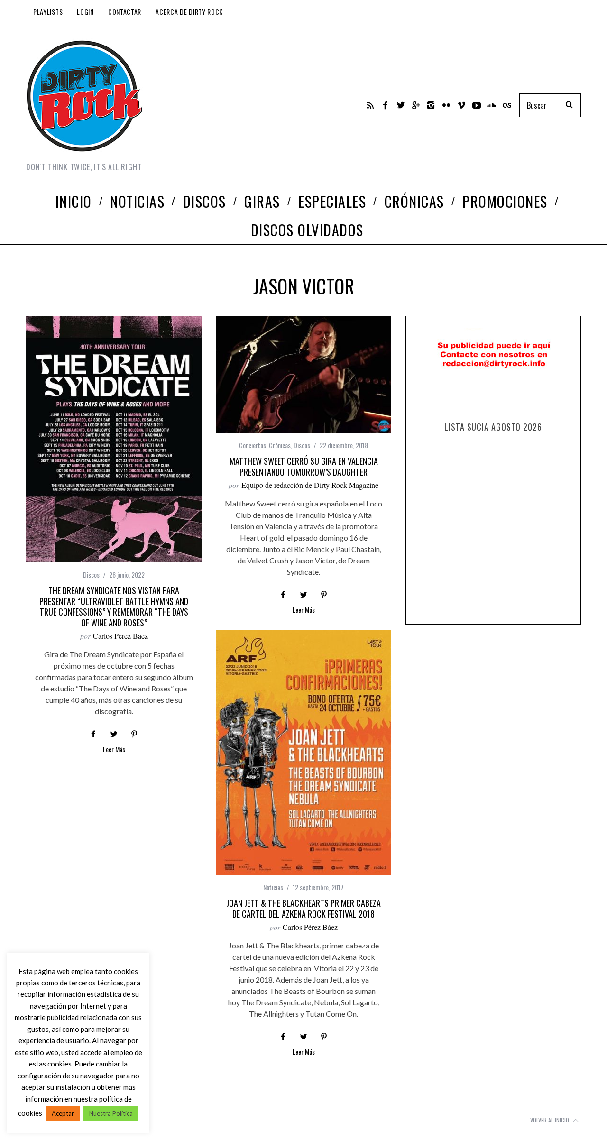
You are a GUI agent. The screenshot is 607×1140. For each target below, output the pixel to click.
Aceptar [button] (63, 1113)
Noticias (273, 887)
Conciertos (252, 445)
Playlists (48, 12)
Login (85, 12)
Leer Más (114, 750)
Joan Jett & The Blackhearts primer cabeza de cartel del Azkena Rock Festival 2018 (303, 908)
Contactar (124, 12)
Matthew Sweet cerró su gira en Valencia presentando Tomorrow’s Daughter (304, 466)
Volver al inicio (550, 1120)
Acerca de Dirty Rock (189, 12)
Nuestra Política (111, 1113)
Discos (91, 574)
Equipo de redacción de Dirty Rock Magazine (309, 485)
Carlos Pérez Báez (120, 636)
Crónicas (280, 445)
